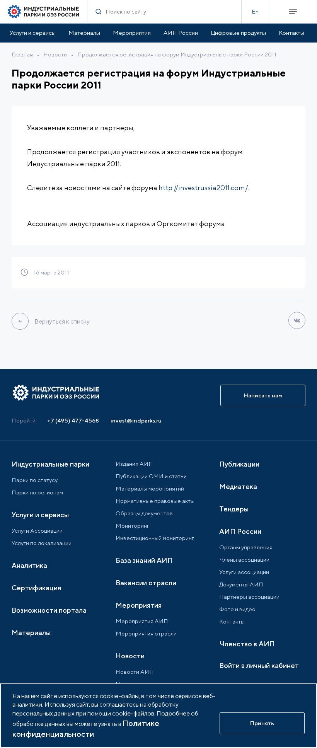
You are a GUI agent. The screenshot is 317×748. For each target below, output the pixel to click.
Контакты (291, 32)
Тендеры (234, 509)
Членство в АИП (247, 644)
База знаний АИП (144, 560)
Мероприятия (132, 32)
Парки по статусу (35, 480)
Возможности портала (49, 610)
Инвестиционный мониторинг (155, 538)
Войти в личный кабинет (259, 665)
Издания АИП (134, 463)
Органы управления (246, 547)
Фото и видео (237, 609)
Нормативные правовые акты (155, 501)
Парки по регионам (37, 492)
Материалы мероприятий (150, 488)
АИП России (181, 32)
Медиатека (238, 486)
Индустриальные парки (50, 464)
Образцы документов (144, 513)
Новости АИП (135, 671)
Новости (55, 54)
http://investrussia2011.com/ (203, 188)
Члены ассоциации (244, 559)
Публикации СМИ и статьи (151, 476)
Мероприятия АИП (142, 621)
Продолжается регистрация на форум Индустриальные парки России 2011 (176, 54)
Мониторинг (132, 525)
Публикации (239, 464)
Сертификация (36, 588)
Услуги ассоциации (244, 572)
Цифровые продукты (238, 32)
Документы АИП (241, 584)
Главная (22, 54)
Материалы (84, 32)
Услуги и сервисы (33, 32)
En (255, 11)
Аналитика (29, 565)
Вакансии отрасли (146, 583)
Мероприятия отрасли (146, 633)
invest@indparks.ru (136, 420)
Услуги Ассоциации (37, 530)
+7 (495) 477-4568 (73, 420)
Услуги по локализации (42, 543)
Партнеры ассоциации (249, 596)
